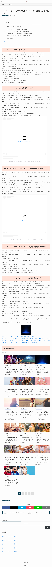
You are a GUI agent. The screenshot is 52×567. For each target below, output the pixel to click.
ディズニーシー (8, 365)
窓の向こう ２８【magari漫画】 (10, 544)
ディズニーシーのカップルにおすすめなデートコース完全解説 (26, 411)
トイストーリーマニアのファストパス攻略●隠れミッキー (19, 35)
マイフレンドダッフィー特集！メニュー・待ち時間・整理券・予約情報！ (11, 390)
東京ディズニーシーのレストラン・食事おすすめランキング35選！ (26, 436)
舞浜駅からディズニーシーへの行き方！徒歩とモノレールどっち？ (11, 458)
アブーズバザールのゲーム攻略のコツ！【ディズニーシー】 (26, 368)
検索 (47, 527)
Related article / (9, 38)
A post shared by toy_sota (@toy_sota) (17, 161)
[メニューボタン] (1, 1)
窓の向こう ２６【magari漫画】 (10, 551)
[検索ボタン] (50, 1)
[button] (6, 507)
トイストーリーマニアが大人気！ (14, 26)
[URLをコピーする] (46, 507)
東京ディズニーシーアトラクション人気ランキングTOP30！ (26, 458)
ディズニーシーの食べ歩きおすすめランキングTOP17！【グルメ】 (11, 436)
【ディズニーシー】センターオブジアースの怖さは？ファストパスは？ (11, 368)
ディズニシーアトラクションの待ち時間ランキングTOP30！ (11, 480)
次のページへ (7, 41)
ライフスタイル (6, 15)
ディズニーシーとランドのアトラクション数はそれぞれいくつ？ (42, 458)
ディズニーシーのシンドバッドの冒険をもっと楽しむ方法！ (11, 411)
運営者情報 (26, 562)
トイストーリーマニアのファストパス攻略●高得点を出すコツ (21, 33)
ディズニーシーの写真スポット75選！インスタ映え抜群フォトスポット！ (42, 411)
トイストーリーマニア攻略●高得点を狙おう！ (17, 29)
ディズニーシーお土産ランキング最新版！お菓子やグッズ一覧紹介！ (42, 390)
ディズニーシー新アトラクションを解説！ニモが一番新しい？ (26, 390)
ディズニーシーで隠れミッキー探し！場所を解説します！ (42, 368)
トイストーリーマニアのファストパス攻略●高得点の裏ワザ (20, 31)
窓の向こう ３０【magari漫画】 (10, 536)
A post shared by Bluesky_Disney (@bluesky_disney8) (17, 239)
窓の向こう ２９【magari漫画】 (10, 540)
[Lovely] (26, 1)
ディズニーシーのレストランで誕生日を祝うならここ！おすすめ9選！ (42, 436)
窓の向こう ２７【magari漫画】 (10, 548)
